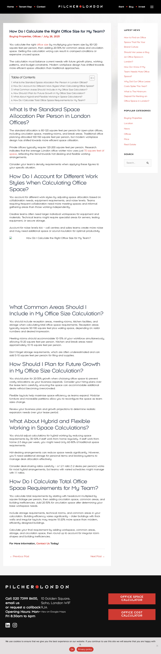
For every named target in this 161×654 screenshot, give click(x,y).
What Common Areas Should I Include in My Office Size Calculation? (50, 89)
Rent (121, 6)
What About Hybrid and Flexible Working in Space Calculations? (47, 96)
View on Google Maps (53, 611)
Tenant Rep (25, 6)
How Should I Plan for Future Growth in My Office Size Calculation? (49, 93)
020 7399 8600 (25, 598)
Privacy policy (85, 649)
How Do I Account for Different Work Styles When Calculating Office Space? (53, 86)
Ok (72, 649)
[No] (157, 645)
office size (42, 44)
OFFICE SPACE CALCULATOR (131, 599)
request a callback (25, 607)
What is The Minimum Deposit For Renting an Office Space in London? (136, 96)
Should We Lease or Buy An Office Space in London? (136, 57)
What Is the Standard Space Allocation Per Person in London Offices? (50, 82)
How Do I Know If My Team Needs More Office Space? (136, 72)
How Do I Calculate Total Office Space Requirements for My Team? (49, 100)
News (127, 129)
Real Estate (130, 144)
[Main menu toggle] (152, 6)
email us (12, 603)
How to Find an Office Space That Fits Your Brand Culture (135, 42)
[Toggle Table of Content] (90, 78)
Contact (41, 6)
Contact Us (43, 543)
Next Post (98, 556)
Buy (131, 6)
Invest (142, 6)
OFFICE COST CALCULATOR (131, 614)
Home (10, 6)
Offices (37, 36)
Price (126, 139)
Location (128, 123)
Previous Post (19, 556)
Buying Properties (20, 36)
